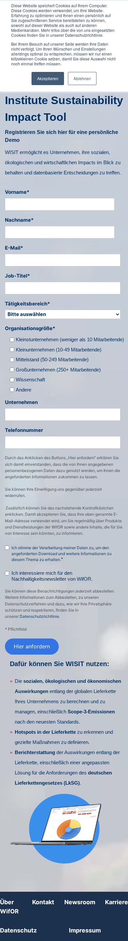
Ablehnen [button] (82, 78)
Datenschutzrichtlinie (39, 616)
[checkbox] (67, 363)
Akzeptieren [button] (47, 78)
